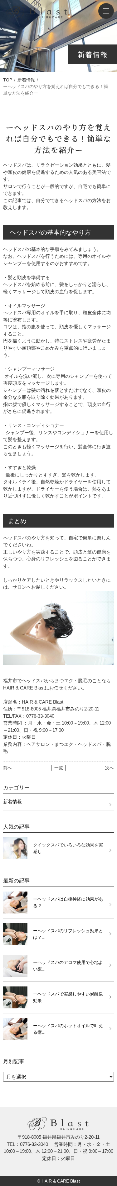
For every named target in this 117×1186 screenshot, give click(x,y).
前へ (7, 767)
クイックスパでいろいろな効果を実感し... (68, 848)
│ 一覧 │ (58, 767)
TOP (7, 79)
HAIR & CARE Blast (60, 1180)
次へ (109, 767)
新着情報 (26, 79)
